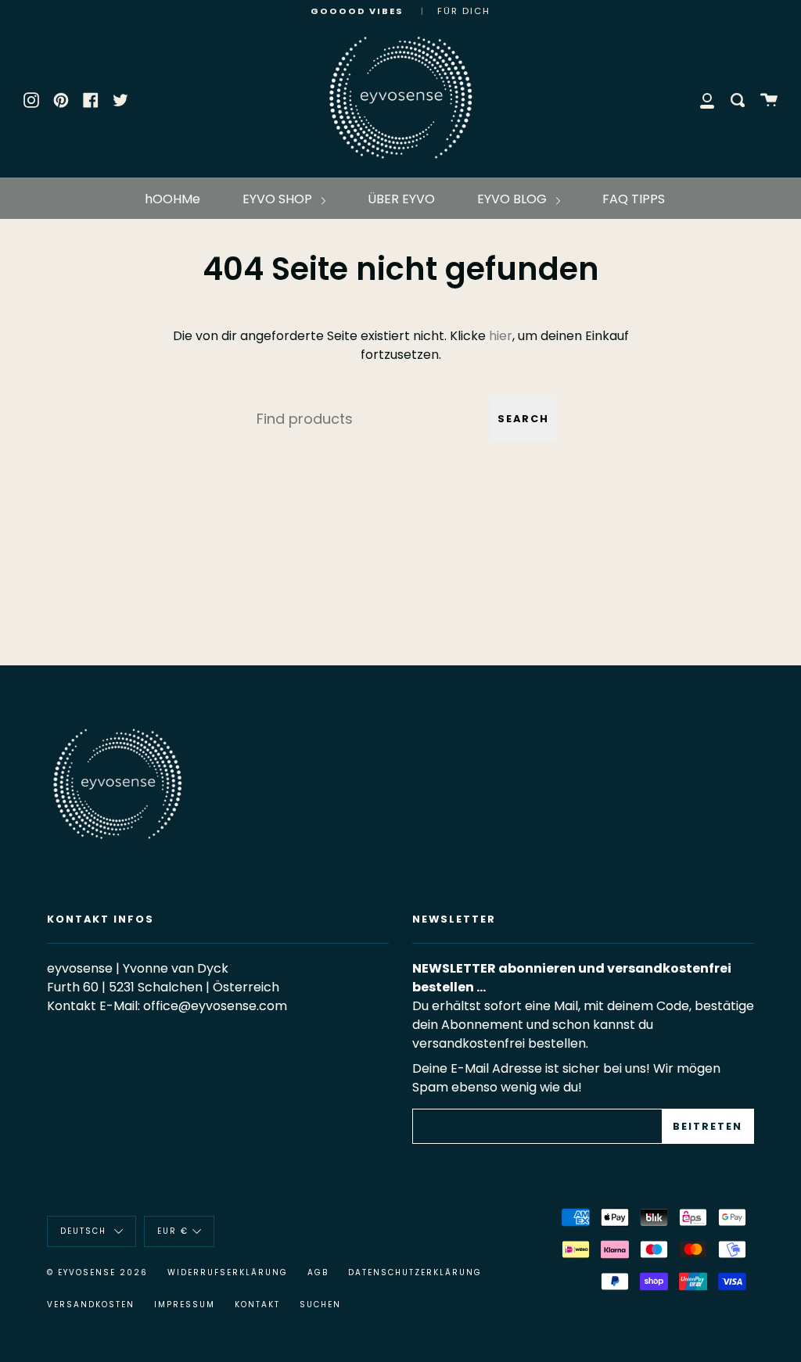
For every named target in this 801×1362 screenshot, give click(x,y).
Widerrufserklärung (227, 1272)
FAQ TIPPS (633, 199)
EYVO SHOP (278, 199)
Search (523, 418)
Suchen (320, 1304)
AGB (318, 1272)
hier (500, 336)
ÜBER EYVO (401, 199)
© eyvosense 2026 (97, 1272)
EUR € (173, 1231)
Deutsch (85, 1231)
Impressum (184, 1304)
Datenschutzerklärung (415, 1272)
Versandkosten (91, 1304)
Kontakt (257, 1304)
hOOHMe (172, 199)
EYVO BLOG (513, 199)
